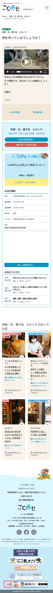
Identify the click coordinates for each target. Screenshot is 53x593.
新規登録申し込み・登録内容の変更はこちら (26, 492)
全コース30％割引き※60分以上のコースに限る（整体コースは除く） (39, 384)
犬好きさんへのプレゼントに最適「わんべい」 (30, 277)
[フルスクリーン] (45, 71)
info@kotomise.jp (26, 523)
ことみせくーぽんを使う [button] (26, 182)
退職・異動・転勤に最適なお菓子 (25, 298)
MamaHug (35, 428)
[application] (26, 62)
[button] (26, 62)
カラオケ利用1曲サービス (13, 446)
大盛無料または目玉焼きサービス (13, 378)
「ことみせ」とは (26, 484)
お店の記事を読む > (26, 139)
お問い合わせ (26, 496)
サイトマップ (30, 544)
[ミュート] (41, 71)
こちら (7, 99)
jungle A (8, 428)
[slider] (24, 71)
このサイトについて (26, 488)
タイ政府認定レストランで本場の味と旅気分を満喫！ (13, 370)
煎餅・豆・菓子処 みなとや (20, 16)
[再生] (7, 71)
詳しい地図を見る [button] (26, 265)
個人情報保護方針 (26, 500)
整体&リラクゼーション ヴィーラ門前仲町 (39, 363)
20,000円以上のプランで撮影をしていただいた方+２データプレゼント (39, 440)
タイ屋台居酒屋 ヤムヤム (13, 362)
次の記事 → (38, 112)
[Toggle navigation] (47, 8)
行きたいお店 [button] (26, 144)
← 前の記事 (14, 112)
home (4, 16)
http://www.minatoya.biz (15, 227)
